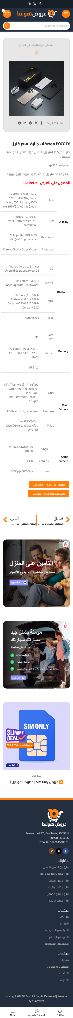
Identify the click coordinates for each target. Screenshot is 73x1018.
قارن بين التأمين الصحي (56, 867)
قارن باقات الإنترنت (58, 887)
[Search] (7, 25)
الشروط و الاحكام (59, 937)
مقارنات (64, 960)
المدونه (64, 980)
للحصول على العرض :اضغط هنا (46, 182)
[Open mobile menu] (66, 14)
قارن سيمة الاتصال (58, 900)
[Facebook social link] (40, 4)
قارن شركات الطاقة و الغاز (54, 873)
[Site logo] (36, 13)
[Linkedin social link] (25, 123)
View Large (6, 705)
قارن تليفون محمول (58, 893)
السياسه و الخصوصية (57, 930)
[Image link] (54, 817)
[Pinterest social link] (30, 123)
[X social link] (35, 4)
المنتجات (64, 973)
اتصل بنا (64, 923)
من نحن (64, 916)
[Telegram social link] (19, 123)
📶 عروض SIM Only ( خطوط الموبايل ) (36, 782)
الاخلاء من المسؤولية (57, 943)
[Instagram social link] (29, 4)
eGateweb (38, 1001)
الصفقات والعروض (58, 966)
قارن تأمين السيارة (59, 880)
